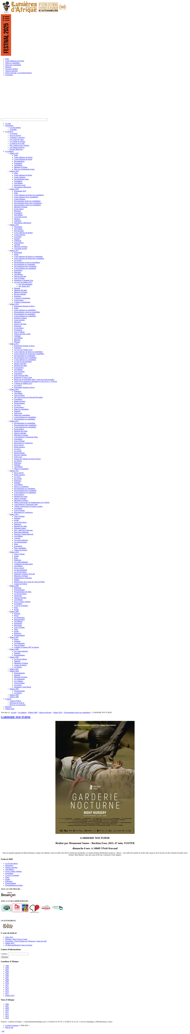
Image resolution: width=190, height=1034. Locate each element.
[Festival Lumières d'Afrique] (33, 13)
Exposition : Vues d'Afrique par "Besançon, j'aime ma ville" (26, 941)
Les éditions (22, 712)
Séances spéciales (45, 712)
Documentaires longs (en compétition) (77, 712)
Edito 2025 (9, 937)
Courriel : (4, 954)
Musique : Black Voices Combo (16, 939)
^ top (2, 1031)
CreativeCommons (11, 1025)
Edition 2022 (57, 712)
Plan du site (9, 1027)
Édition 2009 (32, 712)
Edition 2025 (9, 943)
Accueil (13, 712)
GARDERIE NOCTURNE (16, 717)
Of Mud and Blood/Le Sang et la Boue (18, 945)
